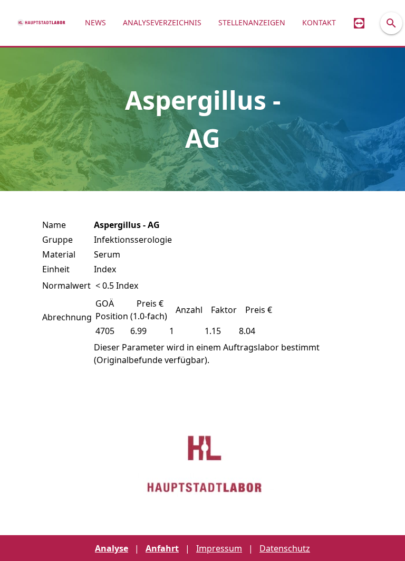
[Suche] (391, 23)
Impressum (219, 548)
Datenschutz (284, 548)
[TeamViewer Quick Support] (359, 23)
